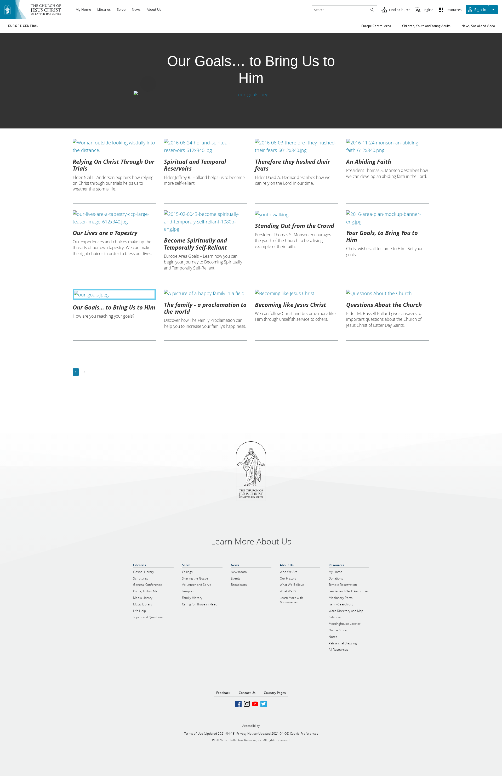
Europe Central (23, 26)
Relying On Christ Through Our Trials (113, 165)
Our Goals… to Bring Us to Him (114, 307)
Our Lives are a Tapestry (105, 233)
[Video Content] (251, 95)
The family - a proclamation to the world (205, 308)
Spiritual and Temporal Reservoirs (195, 165)
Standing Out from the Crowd (294, 225)
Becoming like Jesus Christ (290, 304)
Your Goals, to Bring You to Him (382, 236)
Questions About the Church (384, 304)
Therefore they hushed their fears (292, 165)
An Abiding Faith (368, 161)
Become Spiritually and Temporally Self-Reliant (195, 243)
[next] (92, 372)
